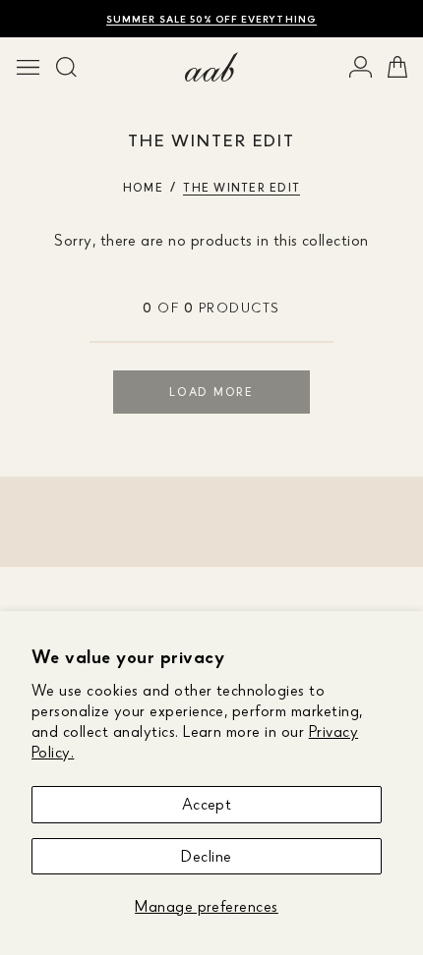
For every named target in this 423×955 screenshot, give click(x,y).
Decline (206, 856)
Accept (207, 804)
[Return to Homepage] (211, 67)
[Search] (66, 66)
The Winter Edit (241, 187)
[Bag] (397, 66)
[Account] (360, 66)
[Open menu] (28, 66)
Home (143, 187)
